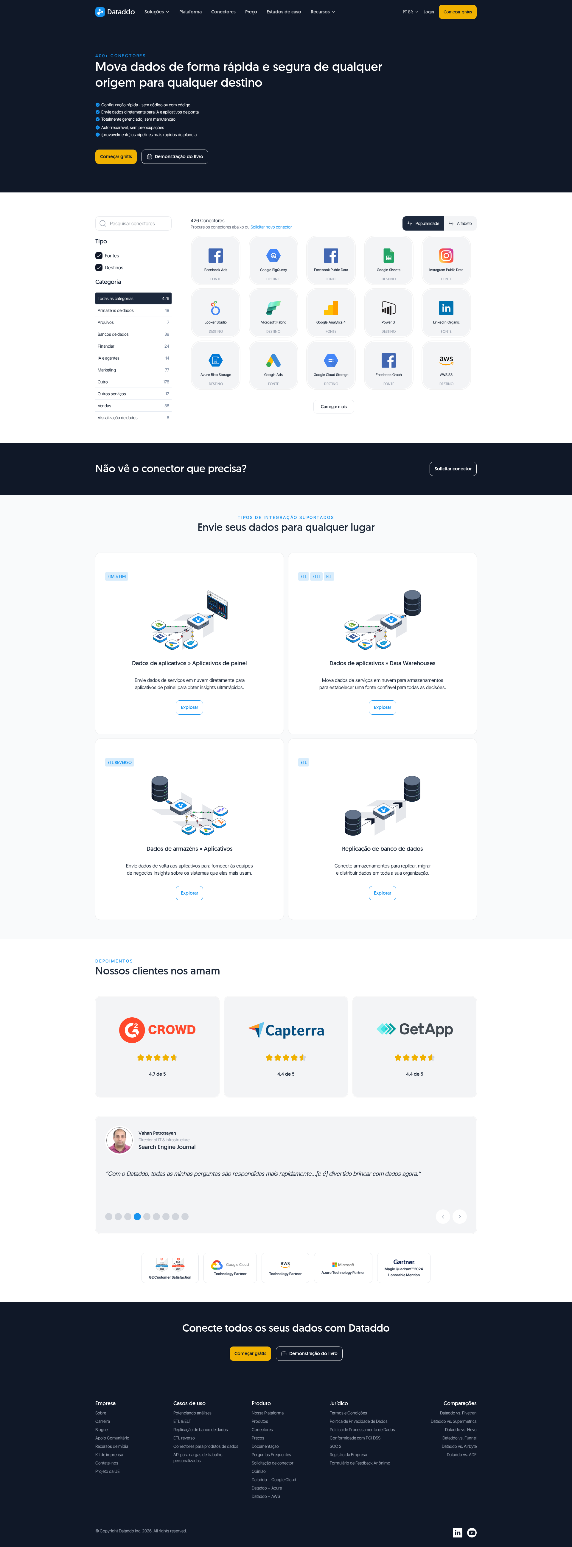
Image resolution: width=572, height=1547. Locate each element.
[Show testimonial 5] (146, 1216)
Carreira (102, 1421)
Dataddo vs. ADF (462, 1454)
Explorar (189, 707)
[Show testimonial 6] (156, 1216)
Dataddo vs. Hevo (461, 1429)
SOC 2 (335, 1446)
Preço (251, 12)
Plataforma (190, 12)
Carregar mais (334, 406)
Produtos (260, 1421)
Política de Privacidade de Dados (359, 1421)
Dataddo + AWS (266, 1496)
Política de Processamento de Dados (362, 1429)
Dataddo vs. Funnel (459, 1437)
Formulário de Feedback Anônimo (360, 1462)
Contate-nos (106, 1462)
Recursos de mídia (111, 1446)
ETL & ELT (182, 1421)
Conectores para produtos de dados (205, 1446)
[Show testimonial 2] (118, 1216)
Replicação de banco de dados (200, 1429)
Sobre (100, 1412)
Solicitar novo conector (271, 226)
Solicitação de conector (272, 1462)
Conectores (223, 12)
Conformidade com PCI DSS (355, 1437)
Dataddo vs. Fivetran (458, 1412)
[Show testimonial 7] (166, 1216)
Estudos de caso (284, 12)
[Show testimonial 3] (127, 1216)
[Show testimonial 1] (108, 1216)
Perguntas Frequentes (271, 1454)
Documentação (265, 1446)
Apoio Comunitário (112, 1437)
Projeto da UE (107, 1471)
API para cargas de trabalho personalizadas (198, 1457)
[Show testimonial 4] (137, 1216)
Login (429, 12)
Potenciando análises (192, 1412)
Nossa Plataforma (268, 1412)
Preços (258, 1437)
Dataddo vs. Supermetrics (454, 1421)
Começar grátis (458, 12)
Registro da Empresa (348, 1454)
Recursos (320, 12)
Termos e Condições (348, 1412)
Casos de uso (189, 1403)
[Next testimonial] (460, 1216)
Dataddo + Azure (267, 1487)
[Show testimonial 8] (175, 1216)
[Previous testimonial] (443, 1216)
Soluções (154, 12)
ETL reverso (184, 1437)
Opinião (259, 1471)
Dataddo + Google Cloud (274, 1479)
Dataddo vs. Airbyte (459, 1446)
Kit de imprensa (109, 1454)
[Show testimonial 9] (185, 1216)
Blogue (101, 1429)
